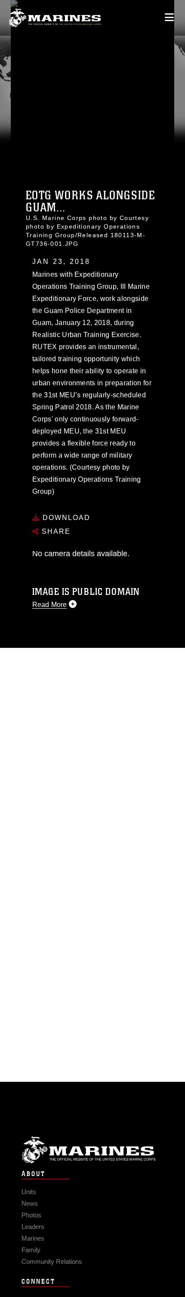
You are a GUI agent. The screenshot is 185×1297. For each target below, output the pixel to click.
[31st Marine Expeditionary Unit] (55, 18)
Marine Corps (92, 1150)
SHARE (55, 531)
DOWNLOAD (65, 517)
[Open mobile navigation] (169, 17)
